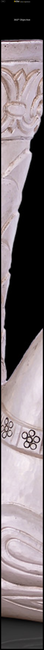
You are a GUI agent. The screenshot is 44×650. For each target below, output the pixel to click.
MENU (3, 1)
